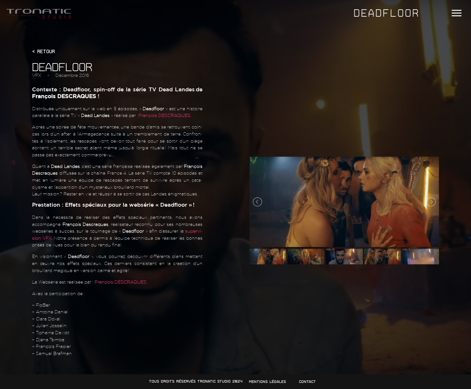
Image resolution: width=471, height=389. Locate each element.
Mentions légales (267, 381)
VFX (36, 75)
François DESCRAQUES (164, 115)
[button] (456, 13)
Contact (307, 381)
